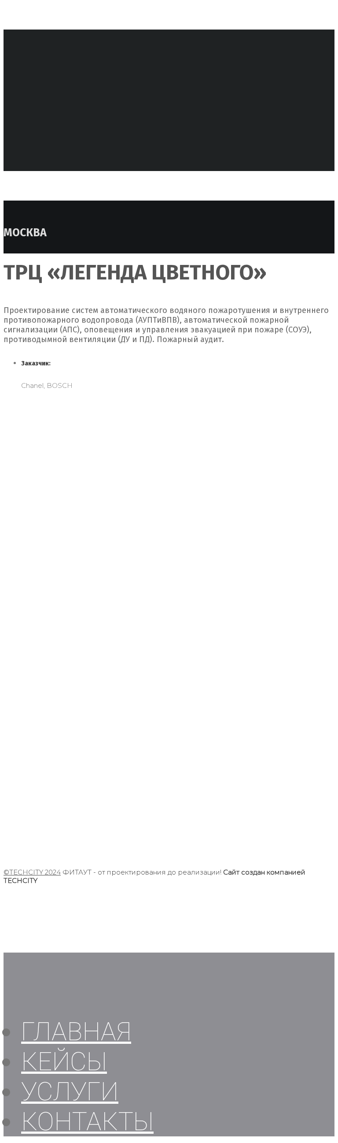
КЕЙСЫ (64, 1061)
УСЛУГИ (69, 1091)
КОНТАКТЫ (87, 1121)
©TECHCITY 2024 (32, 872)
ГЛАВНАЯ (76, 1031)
